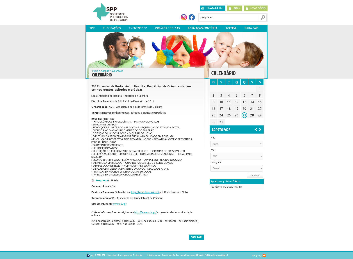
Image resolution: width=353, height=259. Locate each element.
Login (236, 8)
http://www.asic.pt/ (145, 212)
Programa (101, 180)
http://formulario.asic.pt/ (145, 192)
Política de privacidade (216, 255)
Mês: (213, 137)
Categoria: (216, 162)
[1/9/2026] (260, 129)
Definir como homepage (184, 255)
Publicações (112, 28)
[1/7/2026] (256, 129)
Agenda (231, 28)
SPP (92, 28)
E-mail (200, 255)
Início (95, 71)
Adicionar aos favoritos (160, 255)
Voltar (196, 237)
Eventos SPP (138, 28)
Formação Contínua (202, 28)
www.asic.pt (119, 204)
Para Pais (251, 28)
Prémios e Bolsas (167, 28)
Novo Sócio (257, 8)
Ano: (213, 150)
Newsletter (214, 7)
